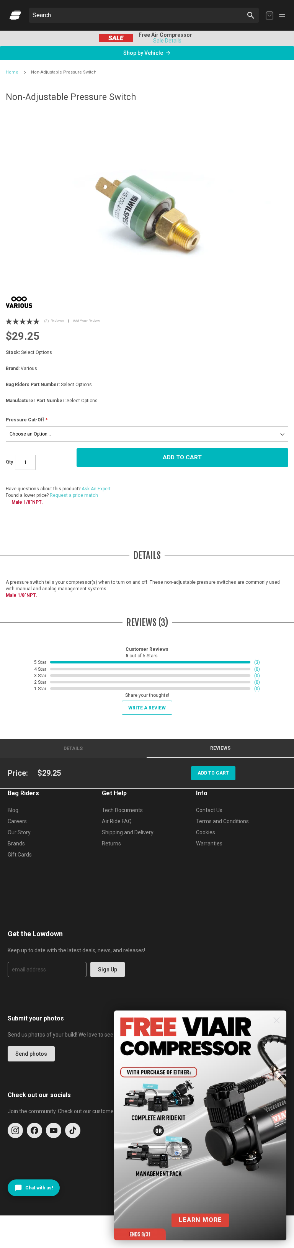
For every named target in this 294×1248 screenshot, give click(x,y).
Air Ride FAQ (117, 821)
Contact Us (209, 810)
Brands (16, 843)
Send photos (31, 1054)
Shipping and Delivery (128, 832)
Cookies (205, 832)
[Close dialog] (276, 1020)
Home (12, 72)
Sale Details (167, 41)
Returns (111, 843)
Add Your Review (86, 321)
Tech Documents (122, 810)
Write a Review (147, 708)
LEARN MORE (200, 1219)
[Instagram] (15, 1130)
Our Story (19, 832)
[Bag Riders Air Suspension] (15, 15)
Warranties (209, 843)
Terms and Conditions (222, 821)
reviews (220, 748)
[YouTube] (53, 1130)
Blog (13, 810)
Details (73, 748)
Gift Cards (20, 855)
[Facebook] (34, 1130)
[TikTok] (72, 1130)
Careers (17, 821)
